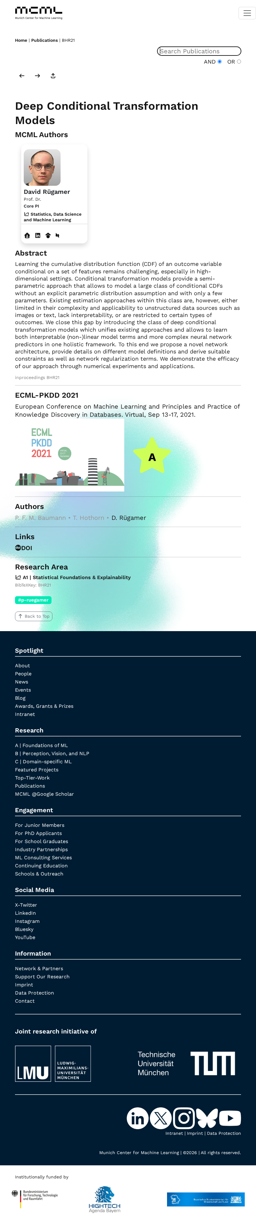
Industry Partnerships (41, 849)
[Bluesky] (207, 1117)
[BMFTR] (34, 1196)
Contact (25, 1001)
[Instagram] (184, 1117)
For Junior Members (39, 825)
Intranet (25, 714)
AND (211, 61)
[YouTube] (230, 1117)
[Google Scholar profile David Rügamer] (48, 235)
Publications (44, 40)
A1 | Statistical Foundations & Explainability (76, 577)
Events (23, 690)
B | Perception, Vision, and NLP (52, 753)
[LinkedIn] (138, 1117)
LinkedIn (25, 913)
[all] (53, 76)
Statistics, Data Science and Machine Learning (52, 217)
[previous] (22, 76)
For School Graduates (41, 841)
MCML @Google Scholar (44, 794)
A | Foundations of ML (41, 745)
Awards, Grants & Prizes (44, 706)
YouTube (25, 937)
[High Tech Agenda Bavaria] (104, 1196)
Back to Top (37, 616)
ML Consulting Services (43, 858)
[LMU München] (69, 1061)
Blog (20, 698)
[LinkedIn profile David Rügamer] (38, 235)
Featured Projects (36, 770)
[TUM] (186, 1061)
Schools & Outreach (39, 874)
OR (230, 61)
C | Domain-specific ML (43, 762)
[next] (37, 76)
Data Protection (34, 993)
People (23, 674)
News (21, 682)
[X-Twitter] (161, 1117)
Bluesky (24, 929)
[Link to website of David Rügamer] (27, 235)
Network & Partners (39, 968)
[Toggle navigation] (247, 13)
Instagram (27, 921)
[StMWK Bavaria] (206, 1196)
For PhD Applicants (38, 833)
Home (21, 40)
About (22, 666)
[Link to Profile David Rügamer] (42, 166)
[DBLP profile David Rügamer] (57, 235)
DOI (26, 548)
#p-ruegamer (33, 600)
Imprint (24, 985)
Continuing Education (41, 866)
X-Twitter (26, 905)
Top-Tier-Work (32, 778)
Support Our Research (42, 977)
